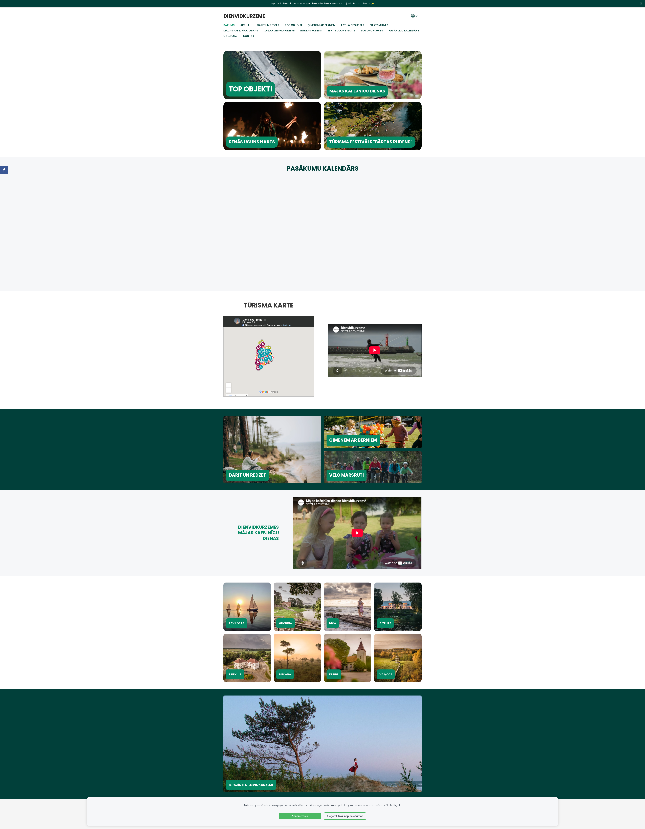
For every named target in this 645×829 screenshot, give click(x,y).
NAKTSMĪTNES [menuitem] (379, 25)
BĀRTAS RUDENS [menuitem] (311, 30)
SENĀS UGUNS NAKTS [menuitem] (342, 30)
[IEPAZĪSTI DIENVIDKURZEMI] (322, 744)
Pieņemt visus (300, 816)
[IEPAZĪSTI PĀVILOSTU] (247, 607)
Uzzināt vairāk (380, 805)
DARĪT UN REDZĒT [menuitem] (268, 25)
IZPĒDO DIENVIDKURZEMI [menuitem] (279, 30)
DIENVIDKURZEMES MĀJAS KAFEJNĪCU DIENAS (258, 533)
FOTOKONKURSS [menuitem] (372, 30)
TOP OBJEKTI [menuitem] (293, 25)
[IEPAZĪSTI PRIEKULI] (247, 658)
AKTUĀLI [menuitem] (245, 25)
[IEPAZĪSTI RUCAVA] (297, 658)
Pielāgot (395, 805)
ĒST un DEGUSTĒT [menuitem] (352, 25)
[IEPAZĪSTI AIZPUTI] (398, 607)
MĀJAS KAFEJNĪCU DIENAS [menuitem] (240, 30)
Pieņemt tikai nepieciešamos (345, 816)
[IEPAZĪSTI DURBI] (347, 658)
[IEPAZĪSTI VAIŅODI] (398, 658)
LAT (417, 16)
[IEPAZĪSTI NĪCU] (347, 607)
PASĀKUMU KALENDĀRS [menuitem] (404, 30)
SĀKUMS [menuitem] (229, 25)
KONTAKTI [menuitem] (249, 36)
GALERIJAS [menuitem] (230, 36)
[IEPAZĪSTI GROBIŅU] (297, 607)
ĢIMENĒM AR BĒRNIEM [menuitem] (321, 25)
